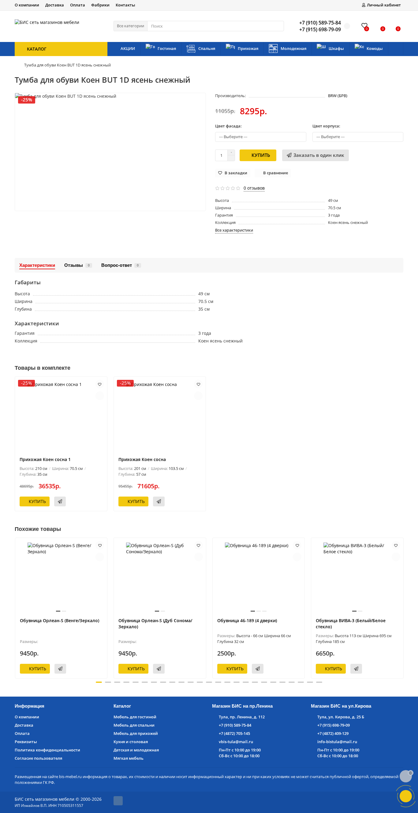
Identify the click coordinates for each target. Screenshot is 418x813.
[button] (99, 682)
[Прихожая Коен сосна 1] (61, 416)
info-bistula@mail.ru (337, 741)
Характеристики (37, 265)
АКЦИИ (128, 48)
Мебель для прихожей (136, 733)
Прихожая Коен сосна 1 (45, 459)
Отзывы (77, 265)
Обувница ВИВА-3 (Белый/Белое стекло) (351, 624)
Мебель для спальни (134, 725)
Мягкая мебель (129, 758)
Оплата (77, 5)
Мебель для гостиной (135, 717)
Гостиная (167, 48)
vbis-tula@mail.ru (236, 741)
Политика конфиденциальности (47, 750)
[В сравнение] (99, 395)
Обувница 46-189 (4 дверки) (247, 620)
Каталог (122, 706)
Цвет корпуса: (326, 126)
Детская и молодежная (136, 750)
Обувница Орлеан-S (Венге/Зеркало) (59, 620)
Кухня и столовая (131, 741)
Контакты (125, 5)
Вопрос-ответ (120, 265)
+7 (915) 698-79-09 (333, 725)
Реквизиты (26, 741)
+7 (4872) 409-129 (333, 733)
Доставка (54, 5)
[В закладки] (99, 384)
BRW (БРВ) (337, 95)
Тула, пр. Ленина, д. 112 (242, 717)
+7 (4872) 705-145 (234, 733)
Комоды (375, 48)
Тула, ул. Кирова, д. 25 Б (340, 717)
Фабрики (100, 5)
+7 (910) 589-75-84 (235, 725)
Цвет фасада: (228, 126)
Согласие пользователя (38, 758)
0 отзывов (254, 188)
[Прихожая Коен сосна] (159, 416)
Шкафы (336, 48)
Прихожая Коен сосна (142, 459)
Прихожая (248, 48)
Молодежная (293, 48)
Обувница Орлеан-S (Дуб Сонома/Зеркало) (155, 624)
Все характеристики (234, 230)
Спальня (206, 48)
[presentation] (15, 607)
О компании (27, 5)
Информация (29, 706)
